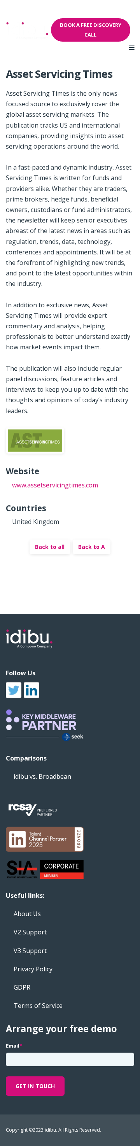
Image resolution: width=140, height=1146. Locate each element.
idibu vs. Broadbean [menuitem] (42, 776)
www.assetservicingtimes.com (55, 485)
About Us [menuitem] (27, 913)
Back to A (91, 546)
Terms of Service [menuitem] (38, 1005)
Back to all (50, 546)
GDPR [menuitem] (22, 987)
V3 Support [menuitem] (30, 950)
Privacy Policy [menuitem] (33, 969)
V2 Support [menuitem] (30, 932)
